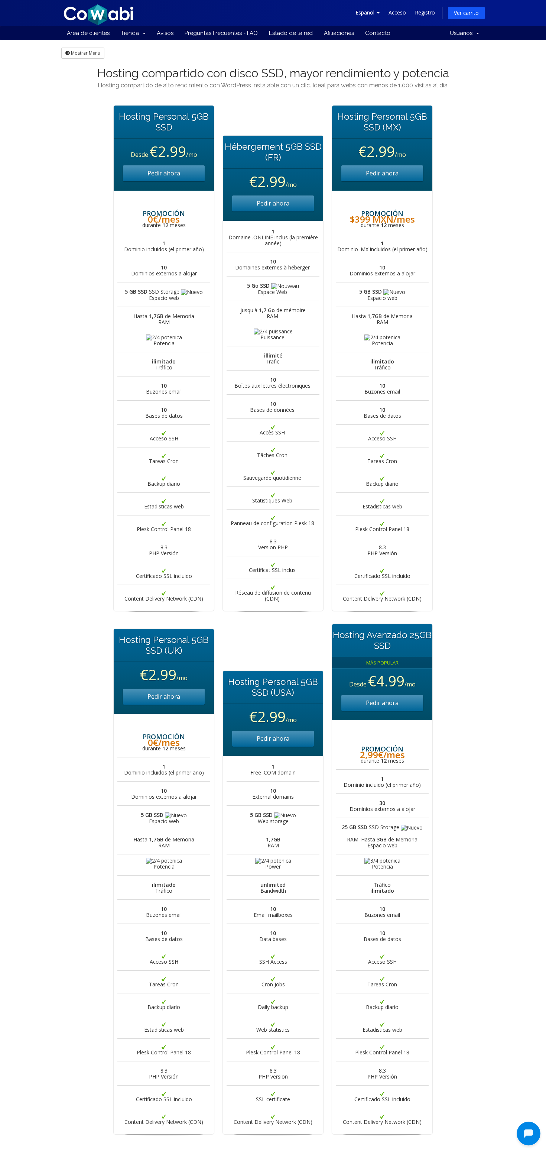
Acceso (397, 12)
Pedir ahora (163, 173)
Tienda (131, 33)
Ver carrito (466, 12)
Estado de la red (291, 33)
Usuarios (462, 33)
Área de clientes (88, 33)
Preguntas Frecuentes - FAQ (221, 33)
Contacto (377, 33)
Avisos (165, 33)
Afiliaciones (339, 33)
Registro (425, 12)
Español (365, 12)
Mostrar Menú (85, 53)
